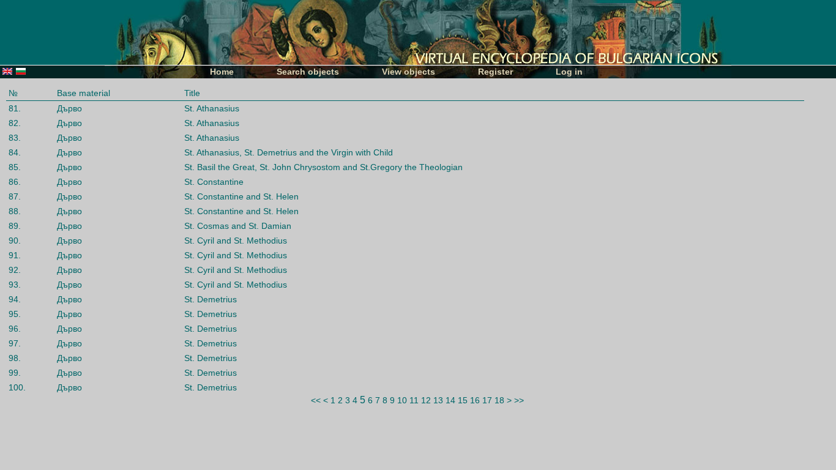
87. (15, 196)
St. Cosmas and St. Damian (237, 226)
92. (15, 270)
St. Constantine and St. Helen (241, 196)
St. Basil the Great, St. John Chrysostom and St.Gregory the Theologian (323, 167)
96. (15, 329)
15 (463, 400)
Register (495, 71)
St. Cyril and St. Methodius (235, 240)
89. (15, 226)
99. (15, 373)
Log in (569, 71)
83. (15, 138)
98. (15, 358)
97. (15, 343)
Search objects (308, 71)
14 (450, 400)
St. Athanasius (211, 108)
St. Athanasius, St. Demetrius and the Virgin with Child (288, 152)
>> (519, 400)
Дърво (69, 108)
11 (414, 400)
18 (499, 400)
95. (15, 314)
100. (17, 387)
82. (15, 123)
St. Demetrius (210, 299)
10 (402, 400)
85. (15, 167)
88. (15, 211)
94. (15, 299)
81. (15, 108)
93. (15, 284)
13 (438, 400)
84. (15, 152)
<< (316, 400)
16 (475, 400)
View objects (408, 71)
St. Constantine (214, 182)
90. (15, 240)
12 (426, 400)
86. (15, 182)
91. (15, 255)
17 (487, 400)
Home (222, 71)
